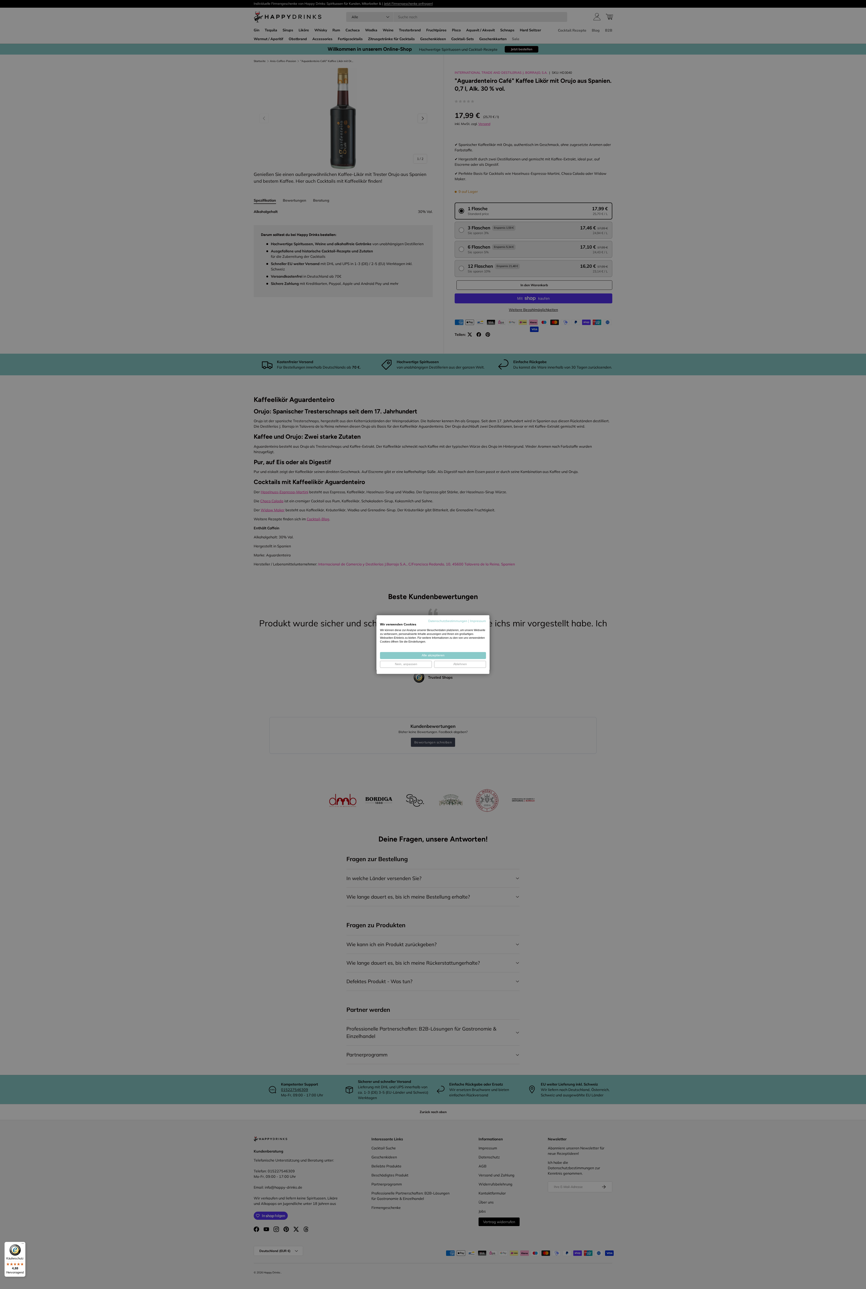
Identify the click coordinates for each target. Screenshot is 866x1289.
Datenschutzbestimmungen (447, 621)
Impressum (478, 621)
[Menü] (22, 1244)
